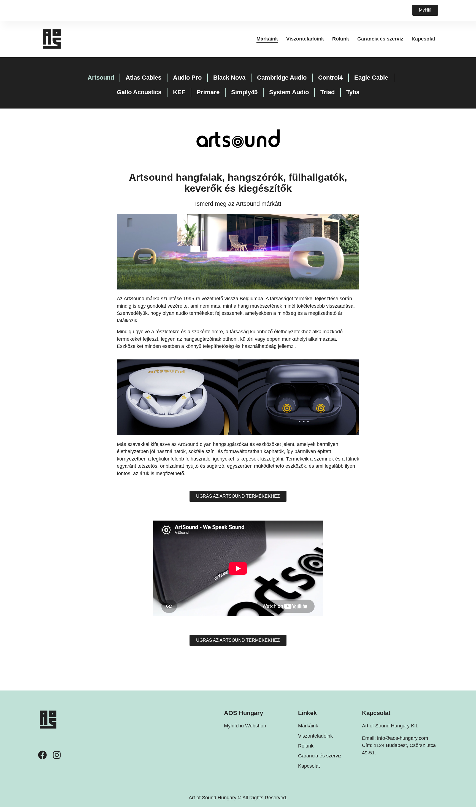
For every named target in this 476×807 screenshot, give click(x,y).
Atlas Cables (143, 77)
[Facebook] (42, 755)
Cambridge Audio (282, 77)
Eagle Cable (371, 77)
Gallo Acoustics (139, 92)
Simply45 (244, 92)
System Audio (289, 92)
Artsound (101, 77)
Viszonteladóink (305, 39)
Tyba (352, 92)
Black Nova (229, 77)
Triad (327, 92)
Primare (208, 92)
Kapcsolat (423, 39)
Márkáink (267, 39)
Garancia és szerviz (380, 39)
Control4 (330, 77)
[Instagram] (56, 755)
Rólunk (340, 39)
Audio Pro (187, 77)
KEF (179, 92)
